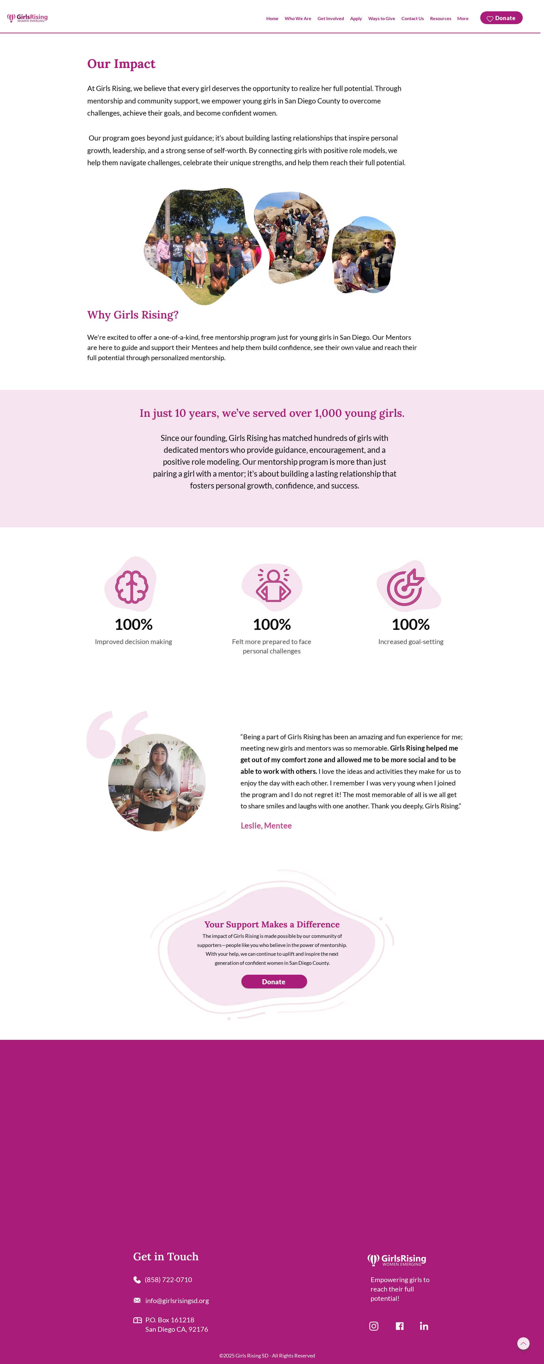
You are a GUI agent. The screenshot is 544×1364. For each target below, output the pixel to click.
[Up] (523, 1343)
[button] (298, 18)
